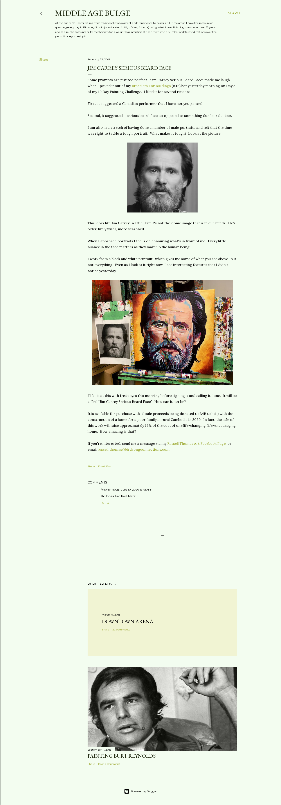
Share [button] (43, 60)
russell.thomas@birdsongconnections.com (133, 449)
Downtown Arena (127, 621)
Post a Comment (109, 764)
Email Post (105, 466)
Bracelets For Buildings (151, 86)
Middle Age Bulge (92, 13)
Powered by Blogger (144, 791)
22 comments (121, 629)
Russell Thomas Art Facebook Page (196, 443)
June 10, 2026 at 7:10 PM (137, 489)
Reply (105, 502)
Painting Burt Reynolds (122, 755)
